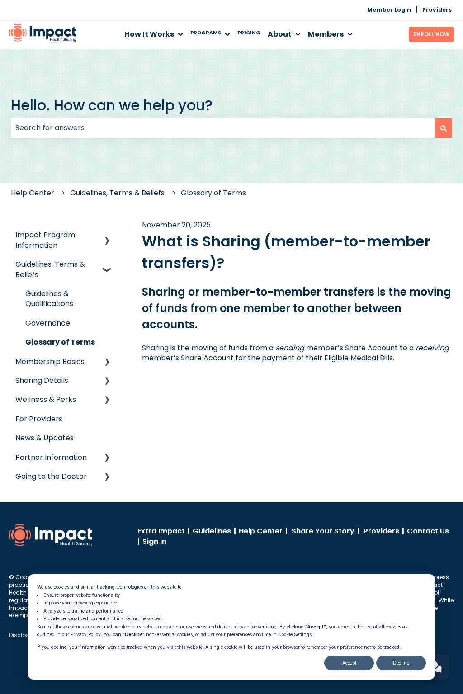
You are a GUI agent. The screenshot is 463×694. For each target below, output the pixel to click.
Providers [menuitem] (437, 10)
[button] (107, 236)
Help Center (32, 193)
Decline (401, 663)
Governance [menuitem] (47, 323)
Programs (205, 32)
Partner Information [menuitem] (51, 457)
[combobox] (223, 127)
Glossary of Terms (213, 193)
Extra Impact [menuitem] (161, 531)
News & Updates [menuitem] (44, 438)
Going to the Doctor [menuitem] (51, 476)
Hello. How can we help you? (112, 105)
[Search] (443, 127)
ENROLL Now (431, 34)
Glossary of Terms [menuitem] (60, 342)
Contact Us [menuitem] (428, 531)
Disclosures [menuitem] (25, 635)
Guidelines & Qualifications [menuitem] (49, 298)
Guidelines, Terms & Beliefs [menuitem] (50, 269)
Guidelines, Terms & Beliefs (117, 193)
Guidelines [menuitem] (212, 531)
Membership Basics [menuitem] (50, 361)
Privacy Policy (86, 634)
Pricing (248, 32)
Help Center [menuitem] (261, 531)
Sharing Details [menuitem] (41, 380)
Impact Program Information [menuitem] (45, 240)
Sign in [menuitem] (154, 541)
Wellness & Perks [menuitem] (45, 399)
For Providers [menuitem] (38, 419)
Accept (349, 663)
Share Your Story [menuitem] (323, 531)
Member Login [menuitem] (389, 10)
